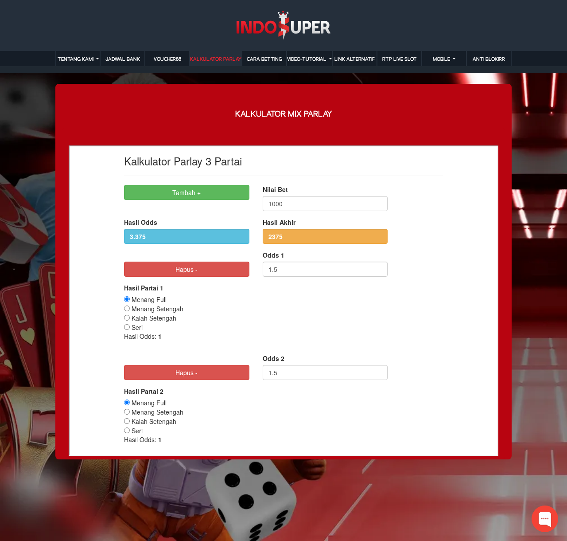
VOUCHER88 (167, 59)
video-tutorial (307, 59)
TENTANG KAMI (76, 59)
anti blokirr (489, 59)
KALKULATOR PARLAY (215, 59)
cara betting (264, 59)
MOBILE (442, 59)
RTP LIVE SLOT (399, 59)
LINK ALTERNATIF (354, 59)
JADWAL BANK (122, 59)
